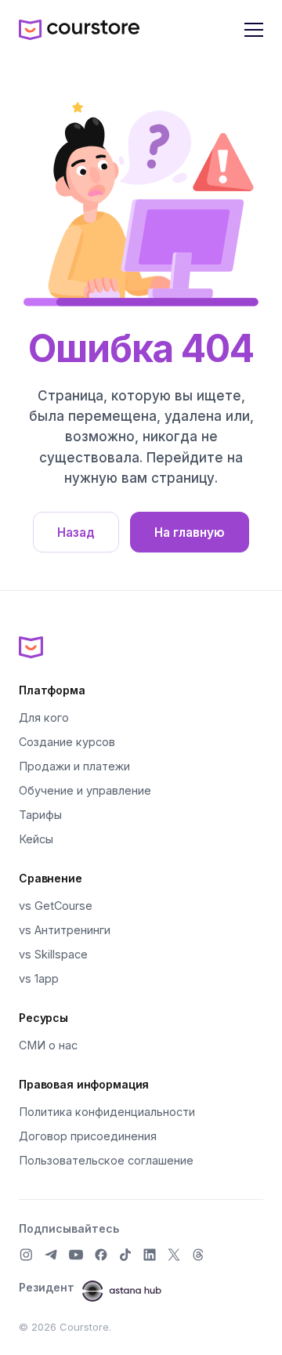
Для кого (44, 717)
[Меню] (253, 30)
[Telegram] (51, 1255)
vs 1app (39, 978)
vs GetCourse (55, 905)
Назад (76, 532)
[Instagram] (26, 1255)
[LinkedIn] (150, 1255)
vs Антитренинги (64, 930)
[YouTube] (76, 1255)
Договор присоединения (88, 1136)
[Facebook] (101, 1255)
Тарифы (40, 814)
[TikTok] (125, 1254)
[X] (174, 1254)
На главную (189, 532)
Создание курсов (67, 741)
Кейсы (36, 839)
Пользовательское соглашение (106, 1160)
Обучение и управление (85, 790)
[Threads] (198, 1255)
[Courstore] (141, 646)
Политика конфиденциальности (107, 1111)
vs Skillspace (53, 954)
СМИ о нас (48, 1045)
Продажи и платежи (74, 766)
